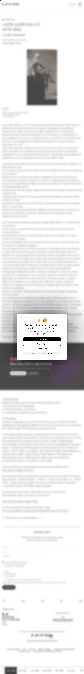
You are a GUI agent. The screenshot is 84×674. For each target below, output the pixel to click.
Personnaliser (42, 349)
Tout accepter (42, 339)
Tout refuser (42, 344)
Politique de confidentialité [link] (42, 353)
